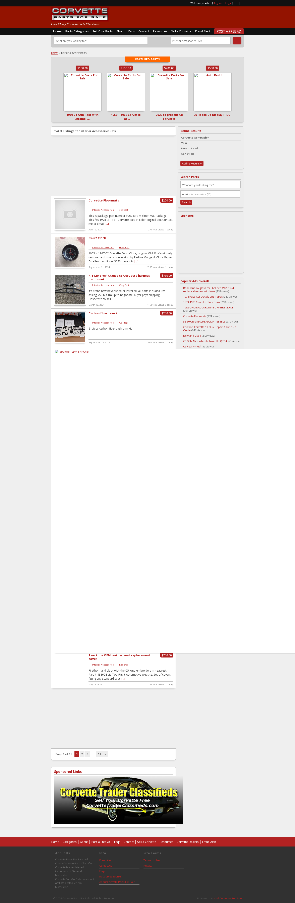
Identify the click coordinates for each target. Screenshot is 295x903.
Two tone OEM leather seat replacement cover (119, 657)
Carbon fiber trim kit (104, 313)
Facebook (242, 2)
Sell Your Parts (103, 31)
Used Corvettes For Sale (227, 898)
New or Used (189, 148)
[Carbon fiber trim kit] (70, 342)
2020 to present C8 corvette (169, 117)
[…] (107, 224)
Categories (70, 842)
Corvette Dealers (188, 842)
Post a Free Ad (229, 31)
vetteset (123, 209)
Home (57, 31)
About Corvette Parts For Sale (117, 882)
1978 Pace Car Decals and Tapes (203, 296)
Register (218, 3)
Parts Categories (77, 31)
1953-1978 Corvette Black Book (201, 302)
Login (228, 3)
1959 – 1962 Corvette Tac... (126, 117)
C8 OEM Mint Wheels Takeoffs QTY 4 (205, 341)
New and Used (192, 335)
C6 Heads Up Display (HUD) (212, 115)
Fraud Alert (202, 31)
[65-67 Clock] (70, 267)
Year (184, 143)
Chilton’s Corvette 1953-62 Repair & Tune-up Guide (209, 328)
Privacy (147, 865)
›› (105, 754)
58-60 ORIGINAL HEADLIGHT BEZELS (204, 321)
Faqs (131, 31)
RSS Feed (235, 2)
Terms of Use (151, 860)
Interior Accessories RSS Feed (171, 131)
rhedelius (124, 247)
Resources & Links (110, 876)
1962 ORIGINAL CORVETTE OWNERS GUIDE (208, 307)
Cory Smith (125, 285)
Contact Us (105, 865)
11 (99, 754)
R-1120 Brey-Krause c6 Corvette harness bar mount (119, 277)
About (120, 31)
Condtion (187, 154)
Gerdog (123, 322)
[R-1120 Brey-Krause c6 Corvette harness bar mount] (70, 305)
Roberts (123, 664)
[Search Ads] (237, 40)
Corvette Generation (195, 137)
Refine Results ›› (192, 163)
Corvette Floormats (103, 200)
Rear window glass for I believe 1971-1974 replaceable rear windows (208, 289)
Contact (143, 31)
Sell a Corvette (181, 31)
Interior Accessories (103, 209)
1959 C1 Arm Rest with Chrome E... (82, 117)
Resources (160, 31)
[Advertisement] (197, 15)
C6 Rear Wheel (192, 346)
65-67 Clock (97, 238)
